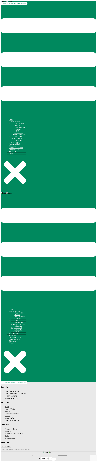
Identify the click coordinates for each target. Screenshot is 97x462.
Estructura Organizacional (16, 137)
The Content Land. (62, 454)
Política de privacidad (24, 449)
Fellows (11, 153)
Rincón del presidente (16, 141)
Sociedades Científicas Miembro (18, 134)
